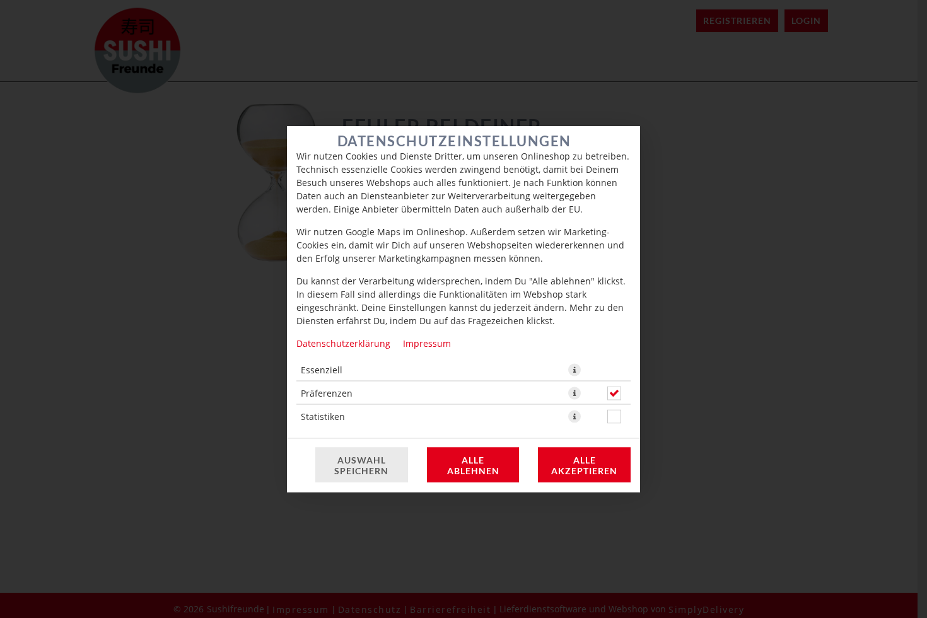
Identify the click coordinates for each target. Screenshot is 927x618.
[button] (574, 370)
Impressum (427, 343)
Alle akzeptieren (584, 465)
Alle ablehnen (473, 465)
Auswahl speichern (361, 465)
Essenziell (321, 370)
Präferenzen (327, 393)
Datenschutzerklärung (343, 343)
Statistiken (323, 417)
